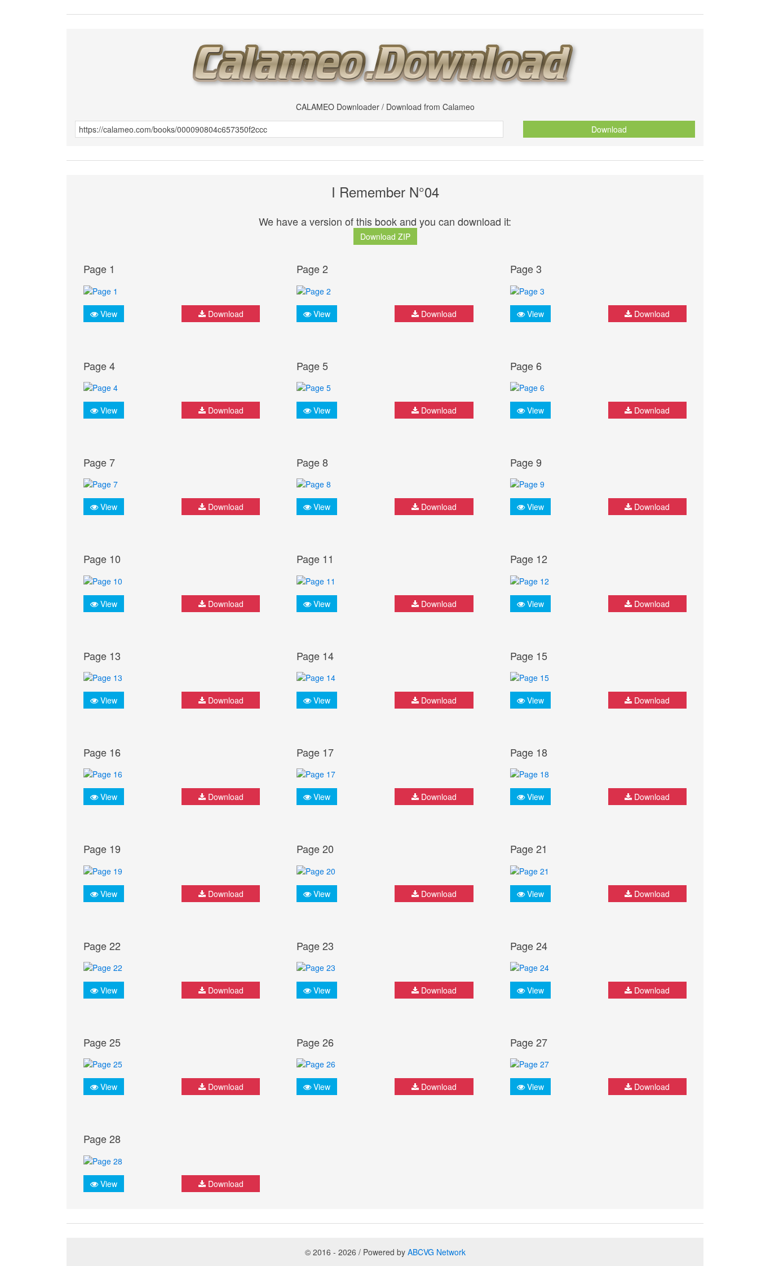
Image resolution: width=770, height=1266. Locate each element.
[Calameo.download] (385, 61)
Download (609, 129)
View (107, 313)
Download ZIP (385, 236)
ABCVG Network (437, 1252)
